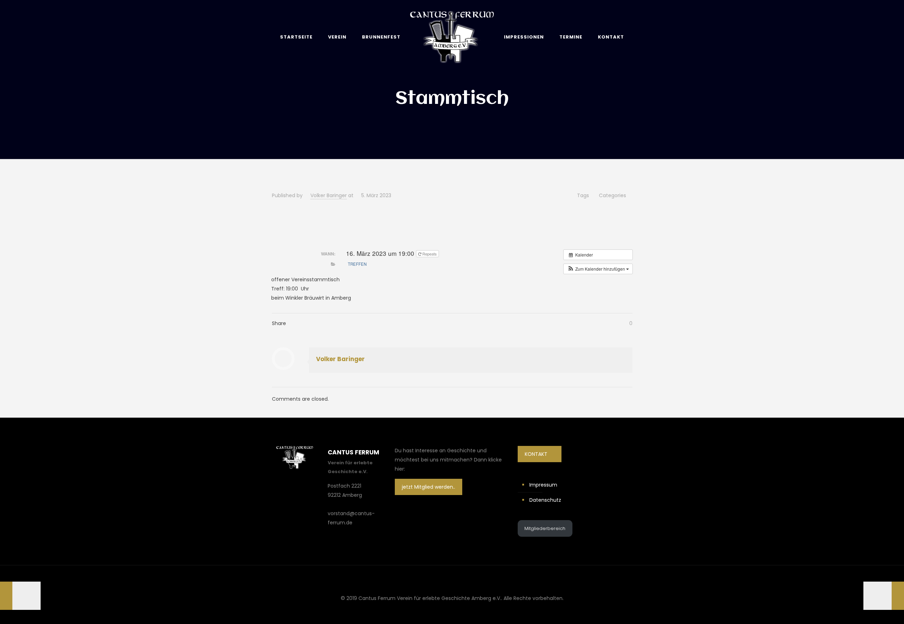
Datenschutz (545, 500)
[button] (598, 269)
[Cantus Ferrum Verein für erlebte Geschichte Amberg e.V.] (452, 37)
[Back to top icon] (452, 579)
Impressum (543, 484)
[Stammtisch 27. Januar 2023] (20, 596)
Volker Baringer (328, 195)
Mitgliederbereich (544, 528)
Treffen (357, 264)
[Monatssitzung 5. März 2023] (883, 596)
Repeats (429, 254)
